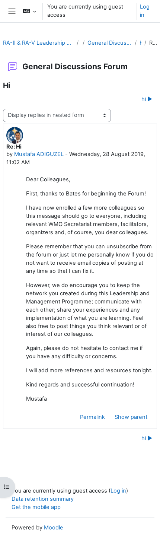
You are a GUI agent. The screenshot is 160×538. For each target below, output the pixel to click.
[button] (29, 11)
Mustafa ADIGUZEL (39, 154)
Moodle (53, 527)
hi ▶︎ (146, 99)
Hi (140, 42)
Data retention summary (43, 499)
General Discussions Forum (109, 42)
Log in (145, 10)
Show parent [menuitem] (131, 417)
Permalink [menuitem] (92, 417)
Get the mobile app (36, 507)
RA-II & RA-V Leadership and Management (38, 42)
